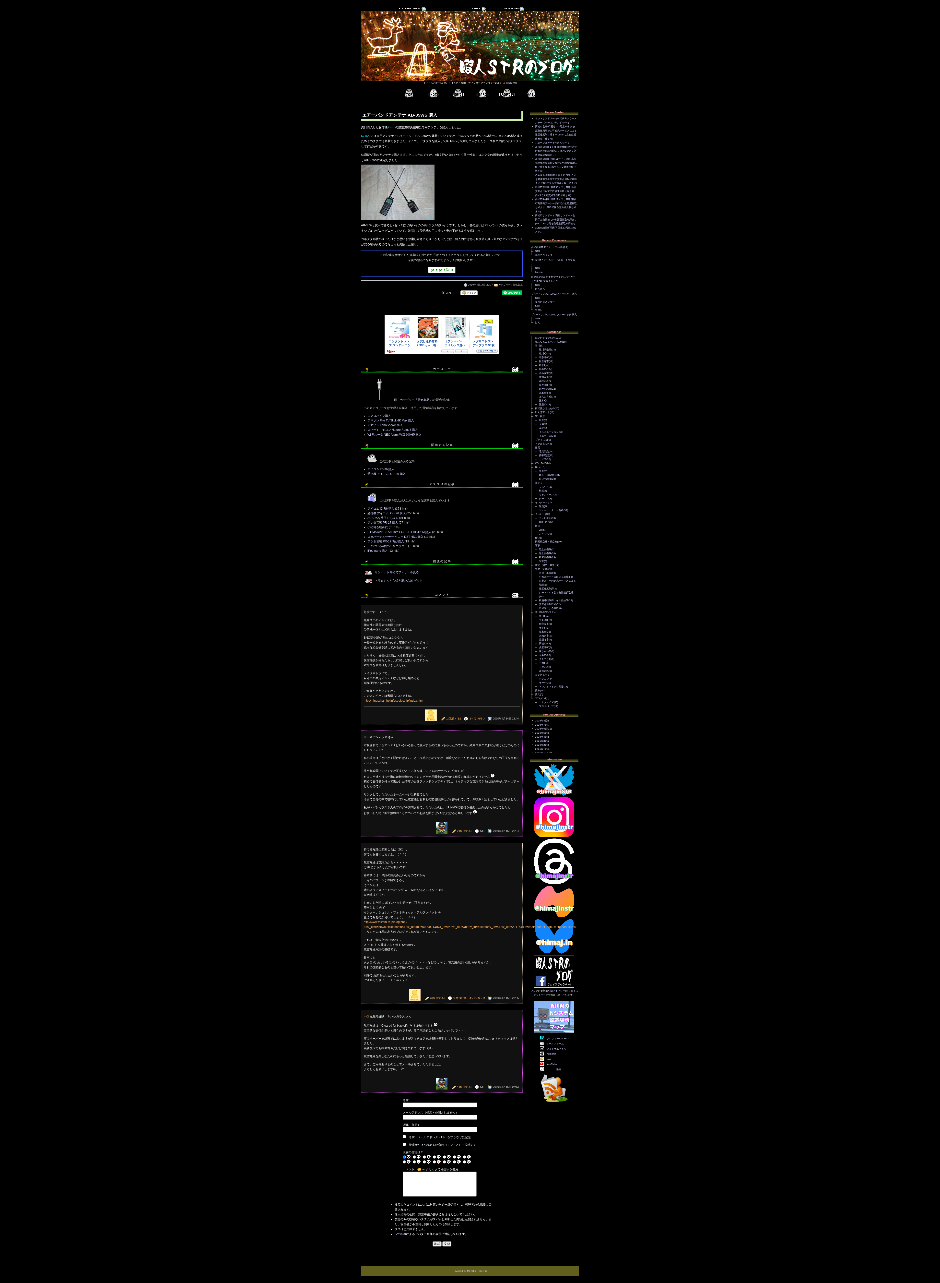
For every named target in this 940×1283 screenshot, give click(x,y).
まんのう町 (545, 396)
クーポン (544, 498)
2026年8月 (541, 720)
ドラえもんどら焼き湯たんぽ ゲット (399, 580)
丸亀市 (542, 392)
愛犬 (537, 694)
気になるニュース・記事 (548, 341)
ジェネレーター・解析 (551, 510)
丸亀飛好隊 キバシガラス (469, 997)
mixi (549, 1059)
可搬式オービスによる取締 (553, 577)
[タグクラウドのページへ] (482, 93)
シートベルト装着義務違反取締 (556, 592)
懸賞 (541, 490)
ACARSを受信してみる (382, 518)
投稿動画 (551, 1054)
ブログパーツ (546, 706)
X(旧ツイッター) (557, 990)
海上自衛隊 (545, 553)
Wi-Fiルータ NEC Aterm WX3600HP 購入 (394, 434)
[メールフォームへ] (531, 93)
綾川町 (542, 353)
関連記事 (511, 83)
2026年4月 (541, 736)
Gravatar (400, 1234)
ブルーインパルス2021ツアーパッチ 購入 (554, 314)
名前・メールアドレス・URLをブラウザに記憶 (440, 1137)
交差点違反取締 (547, 604)
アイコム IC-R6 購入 (380, 469)
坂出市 (542, 369)
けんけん (540, 289)
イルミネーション (549, 432)
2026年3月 (541, 741)
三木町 (542, 400)
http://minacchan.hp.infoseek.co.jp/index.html (393, 700)
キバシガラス (477, 718)
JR (540, 529)
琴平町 (542, 365)
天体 (541, 424)
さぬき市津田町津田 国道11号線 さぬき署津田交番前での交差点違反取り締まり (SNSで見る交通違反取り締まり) (556, 179)
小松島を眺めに (377, 527)
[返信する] (454, 718)
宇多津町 (544, 357)
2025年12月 (542, 753)
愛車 (537, 690)
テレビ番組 (545, 518)
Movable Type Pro (477, 1271)
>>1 (366, 737)
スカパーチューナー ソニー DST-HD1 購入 (395, 537)
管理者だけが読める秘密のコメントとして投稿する (442, 1145)
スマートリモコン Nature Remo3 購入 (392, 430)
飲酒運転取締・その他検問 (553, 600)
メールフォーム (555, 1043)
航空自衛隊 (545, 557)
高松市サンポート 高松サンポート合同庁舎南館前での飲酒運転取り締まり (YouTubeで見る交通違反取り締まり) (556, 219)
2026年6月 (541, 728)
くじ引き (544, 486)
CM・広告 (544, 522)
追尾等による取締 (549, 608)
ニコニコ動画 (554, 1069)
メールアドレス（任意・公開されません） (430, 1112)
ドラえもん (541, 443)
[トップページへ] (409, 93)
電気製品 (518, 284)
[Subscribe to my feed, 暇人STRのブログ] (554, 1102)
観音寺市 (544, 361)
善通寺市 (544, 377)
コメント (408, 1169)
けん (537, 322)
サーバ (542, 682)
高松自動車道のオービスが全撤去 (549, 247)
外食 (541, 471)
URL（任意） (412, 1125)
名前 (406, 1100)
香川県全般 (545, 349)
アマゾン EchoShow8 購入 (385, 425)
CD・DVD (540, 463)
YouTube (552, 1064)
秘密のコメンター (545, 255)
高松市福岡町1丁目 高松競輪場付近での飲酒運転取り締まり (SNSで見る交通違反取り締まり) (555, 150)
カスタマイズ (546, 702)
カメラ (542, 459)
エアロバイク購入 (379, 416)
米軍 (541, 561)
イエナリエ (545, 435)
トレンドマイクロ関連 (551, 686)
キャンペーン (546, 494)
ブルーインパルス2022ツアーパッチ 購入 (554, 293)
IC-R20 (366, 136)
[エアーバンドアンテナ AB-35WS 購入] (398, 220)
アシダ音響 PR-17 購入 (382, 522)
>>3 (366, 1016)
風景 (541, 420)
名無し (538, 309)
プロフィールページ (558, 1038)
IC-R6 (391, 127)
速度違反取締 (546, 588)
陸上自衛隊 (545, 549)
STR (537, 251)
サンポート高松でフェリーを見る (397, 572)
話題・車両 (545, 573)
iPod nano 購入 (377, 550)
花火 (541, 428)
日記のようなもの (545, 337)
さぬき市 (544, 373)
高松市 (542, 381)
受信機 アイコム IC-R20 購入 (386, 474)
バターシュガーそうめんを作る (552, 142)
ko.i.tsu (539, 272)
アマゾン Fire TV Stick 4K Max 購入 (390, 420)
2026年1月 (541, 749)
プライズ (540, 439)
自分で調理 (545, 479)
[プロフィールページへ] (507, 93)
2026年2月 (541, 744)
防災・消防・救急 (545, 565)
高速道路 (544, 671)
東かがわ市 (545, 388)
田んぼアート (542, 412)
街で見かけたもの (545, 408)
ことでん (544, 533)
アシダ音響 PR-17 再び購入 (385, 541)
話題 (541, 506)
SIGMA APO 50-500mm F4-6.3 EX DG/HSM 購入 (399, 532)
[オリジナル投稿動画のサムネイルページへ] (458, 93)
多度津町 (544, 385)
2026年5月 (541, 732)
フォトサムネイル (556, 1048)
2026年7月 (541, 724)
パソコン (544, 678)
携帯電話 (544, 455)
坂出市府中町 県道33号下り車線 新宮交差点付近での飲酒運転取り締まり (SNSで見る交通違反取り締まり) (555, 191)
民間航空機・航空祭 (546, 541)
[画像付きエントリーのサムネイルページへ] (433, 93)
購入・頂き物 (546, 475)
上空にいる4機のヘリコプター (387, 546)
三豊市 (542, 404)
